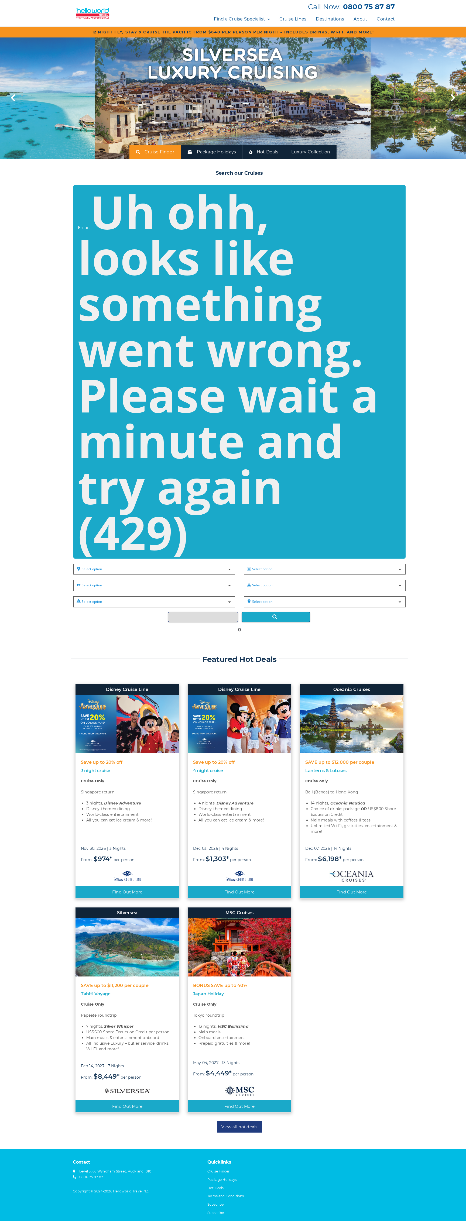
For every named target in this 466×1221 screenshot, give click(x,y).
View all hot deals (239, 1126)
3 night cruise (95, 770)
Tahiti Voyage (96, 993)
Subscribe (215, 1213)
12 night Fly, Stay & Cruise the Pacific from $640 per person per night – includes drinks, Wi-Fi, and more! (233, 32)
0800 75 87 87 (369, 6)
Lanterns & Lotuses (326, 770)
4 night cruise (208, 770)
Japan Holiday (208, 993)
